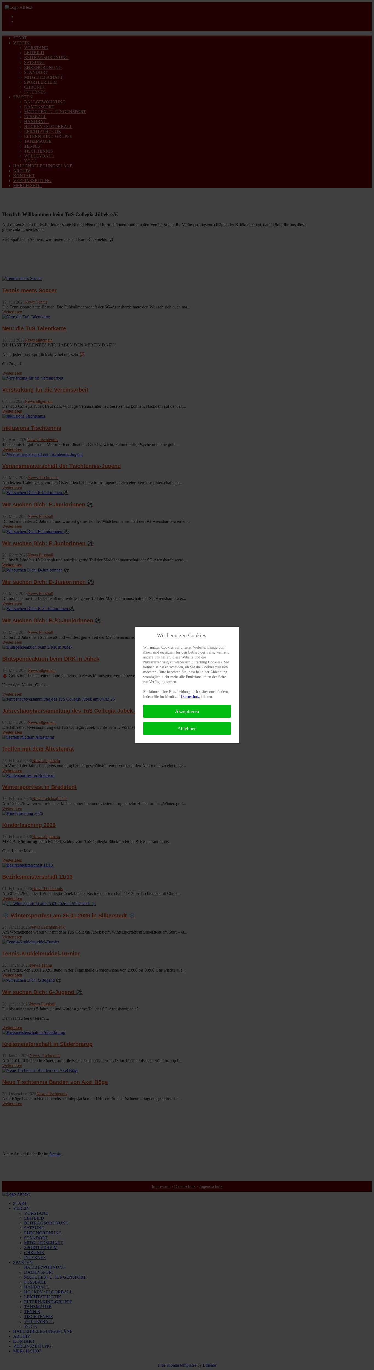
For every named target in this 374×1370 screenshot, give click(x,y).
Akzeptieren (187, 711)
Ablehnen (187, 728)
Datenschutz (190, 697)
